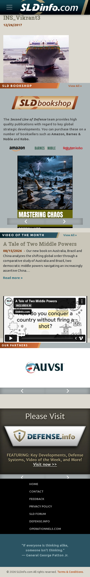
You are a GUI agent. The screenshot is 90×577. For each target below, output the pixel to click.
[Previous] (26, 221)
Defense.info (39, 521)
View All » (75, 85)
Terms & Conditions (70, 571)
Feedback (36, 499)
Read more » (12, 278)
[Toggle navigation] (9, 7)
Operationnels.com (45, 528)
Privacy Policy (40, 506)
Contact (36, 491)
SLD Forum (37, 514)
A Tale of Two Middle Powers (40, 244)
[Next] (64, 221)
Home (33, 484)
